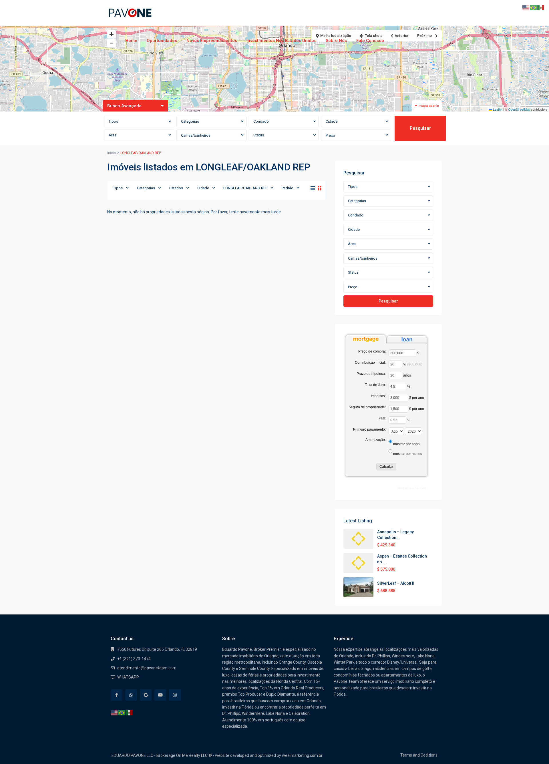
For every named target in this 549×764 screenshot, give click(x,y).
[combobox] (139, 121)
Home (131, 40)
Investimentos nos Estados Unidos (281, 40)
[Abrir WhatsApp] (534, 749)
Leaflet (497, 109)
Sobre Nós (336, 40)
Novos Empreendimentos (211, 40)
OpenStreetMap (519, 109)
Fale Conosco (370, 40)
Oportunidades (162, 40)
